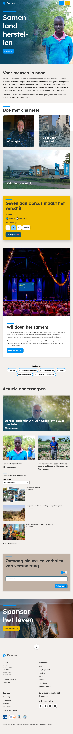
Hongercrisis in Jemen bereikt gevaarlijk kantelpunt (44, 506)
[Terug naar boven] (36, 647)
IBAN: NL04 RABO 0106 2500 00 (38, 724)
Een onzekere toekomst (12, 464)
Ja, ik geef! (12, 234)
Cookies (50, 724)
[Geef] (67, 3)
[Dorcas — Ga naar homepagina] (9, 3)
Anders (26, 227)
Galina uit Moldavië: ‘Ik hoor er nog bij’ (39, 524)
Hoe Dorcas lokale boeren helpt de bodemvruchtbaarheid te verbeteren (53, 465)
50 (13, 227)
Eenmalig (12, 218)
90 (19, 227)
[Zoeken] (56, 3)
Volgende (60, 586)
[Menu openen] (61, 3)
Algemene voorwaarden (23, 724)
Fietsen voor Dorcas (33, 487)
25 (8, 227)
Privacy (13, 724)
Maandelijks (23, 218)
